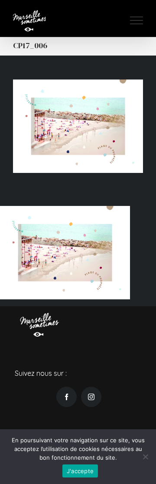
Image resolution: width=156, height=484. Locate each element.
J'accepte (80, 470)
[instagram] (91, 397)
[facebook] (66, 397)
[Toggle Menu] (136, 20)
